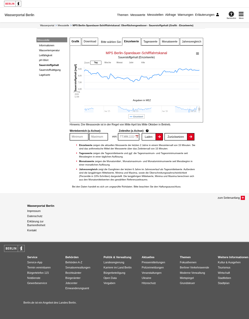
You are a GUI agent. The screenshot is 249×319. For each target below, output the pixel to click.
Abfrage (170, 14)
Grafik (75, 41)
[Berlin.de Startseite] (12, 4)
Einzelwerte (131, 41)
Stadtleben (224, 278)
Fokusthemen (188, 262)
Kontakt (31, 230)
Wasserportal (47, 25)
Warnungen (185, 14)
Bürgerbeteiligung (114, 272)
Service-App (34, 262)
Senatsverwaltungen (77, 267)
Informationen (46, 45)
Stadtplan (223, 283)
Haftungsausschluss (170, 186)
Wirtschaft (224, 272)
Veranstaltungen (152, 272)
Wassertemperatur (49, 50)
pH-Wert (43, 60)
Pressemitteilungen (153, 262)
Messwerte (137, 15)
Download (90, 41)
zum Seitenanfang (229, 197)
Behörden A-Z (73, 262)
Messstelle (63, 25)
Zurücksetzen (176, 136)
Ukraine (146, 278)
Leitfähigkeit (45, 55)
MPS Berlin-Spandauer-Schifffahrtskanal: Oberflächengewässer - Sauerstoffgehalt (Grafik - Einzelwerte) (133, 25)
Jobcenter (71, 283)
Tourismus (224, 267)
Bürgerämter (72, 278)
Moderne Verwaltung (192, 272)
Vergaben (109, 283)
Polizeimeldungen (153, 267)
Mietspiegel (187, 278)
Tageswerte (150, 41)
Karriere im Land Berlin (118, 267)
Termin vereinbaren (39, 267)
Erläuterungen (204, 14)
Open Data (110, 278)
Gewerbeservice (37, 283)
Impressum (34, 211)
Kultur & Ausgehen (229, 262)
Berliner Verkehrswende (194, 267)
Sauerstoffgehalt (49, 65)
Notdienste (33, 278)
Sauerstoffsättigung (50, 69)
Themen (122, 15)
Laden (148, 136)
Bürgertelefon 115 (38, 272)
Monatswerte (169, 41)
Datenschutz (34, 216)
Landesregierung (114, 262)
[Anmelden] (218, 15)
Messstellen (155, 14)
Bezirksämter (73, 272)
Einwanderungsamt (77, 288)
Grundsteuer (187, 283)
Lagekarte (44, 74)
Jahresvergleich (191, 41)
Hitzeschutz (149, 283)
